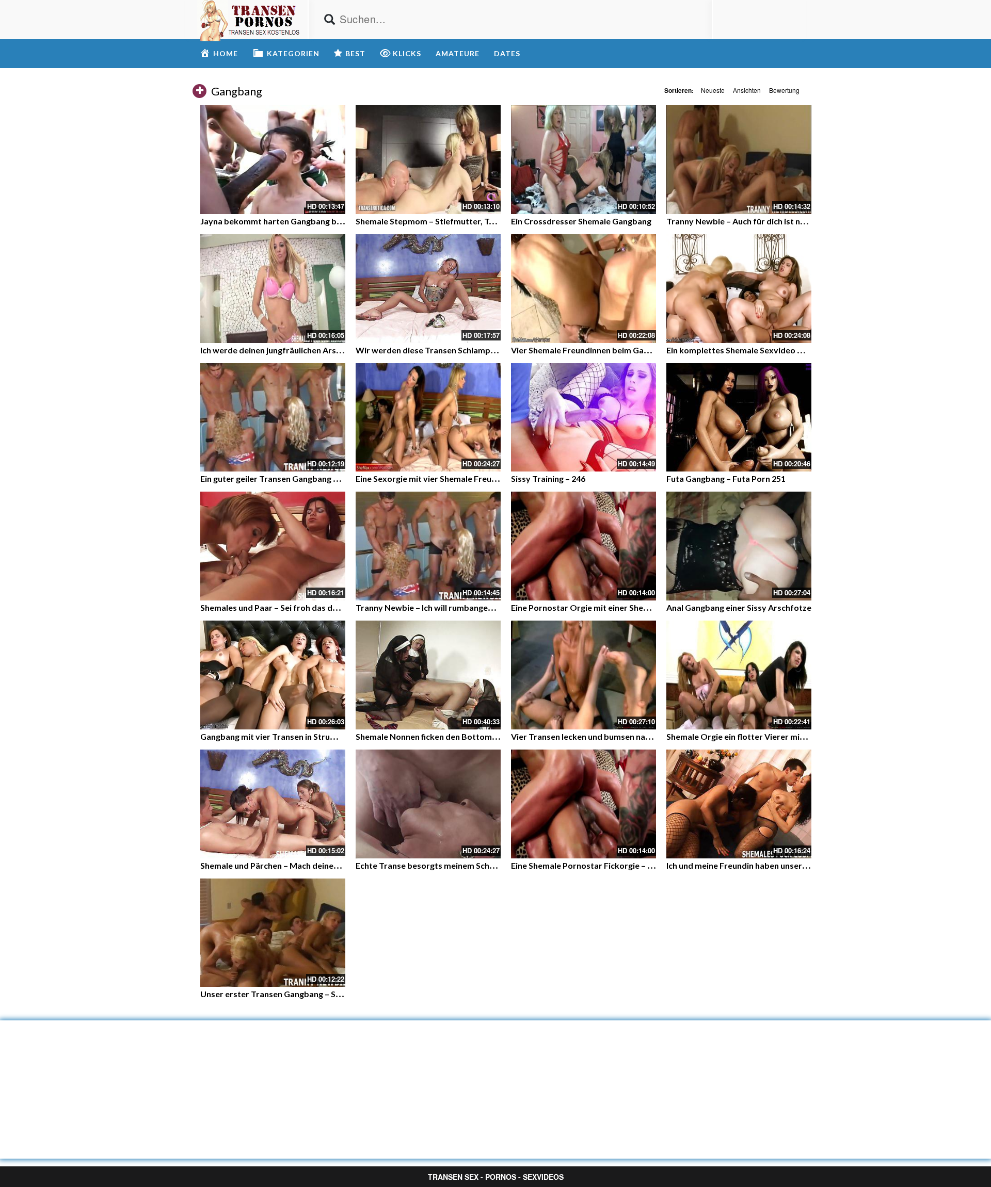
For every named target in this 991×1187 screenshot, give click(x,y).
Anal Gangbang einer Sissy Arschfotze (738, 607)
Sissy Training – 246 (548, 478)
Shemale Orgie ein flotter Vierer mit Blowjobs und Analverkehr (786, 736)
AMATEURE (457, 53)
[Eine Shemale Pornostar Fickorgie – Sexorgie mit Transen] (583, 804)
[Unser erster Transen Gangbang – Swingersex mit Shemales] (272, 933)
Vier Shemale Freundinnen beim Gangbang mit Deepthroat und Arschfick (649, 350)
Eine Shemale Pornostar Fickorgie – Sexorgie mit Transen (620, 865)
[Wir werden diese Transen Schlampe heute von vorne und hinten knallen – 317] (428, 288)
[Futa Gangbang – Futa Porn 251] (738, 417)
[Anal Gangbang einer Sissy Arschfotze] (738, 546)
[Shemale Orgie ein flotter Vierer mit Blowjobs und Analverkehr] (738, 675)
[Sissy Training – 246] (583, 417)
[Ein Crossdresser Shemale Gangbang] (583, 159)
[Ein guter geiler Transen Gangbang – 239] (272, 417)
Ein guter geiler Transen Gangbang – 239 (276, 478)
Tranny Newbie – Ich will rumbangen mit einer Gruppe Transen (474, 607)
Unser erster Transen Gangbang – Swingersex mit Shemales (314, 994)
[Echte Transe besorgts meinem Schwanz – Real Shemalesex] (428, 804)
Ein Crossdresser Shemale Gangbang (581, 221)
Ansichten (747, 90)
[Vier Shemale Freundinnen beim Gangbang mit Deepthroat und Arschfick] (583, 288)
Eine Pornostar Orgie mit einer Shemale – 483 (597, 607)
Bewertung (784, 90)
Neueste (713, 90)
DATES (507, 53)
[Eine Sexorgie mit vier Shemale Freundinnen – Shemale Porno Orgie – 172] (428, 417)
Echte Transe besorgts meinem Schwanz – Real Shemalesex (468, 865)
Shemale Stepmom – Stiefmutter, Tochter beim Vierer (458, 221)
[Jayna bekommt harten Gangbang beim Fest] (272, 159)
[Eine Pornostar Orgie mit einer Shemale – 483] (583, 546)
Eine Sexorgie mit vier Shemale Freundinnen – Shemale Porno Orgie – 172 (494, 478)
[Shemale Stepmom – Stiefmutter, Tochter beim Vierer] (428, 159)
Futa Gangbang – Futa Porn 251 (726, 478)
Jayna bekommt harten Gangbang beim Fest (284, 221)
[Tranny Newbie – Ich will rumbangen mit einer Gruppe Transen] (428, 546)
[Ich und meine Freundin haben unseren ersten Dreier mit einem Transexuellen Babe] (738, 804)
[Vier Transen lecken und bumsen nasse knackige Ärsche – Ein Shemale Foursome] (583, 675)
